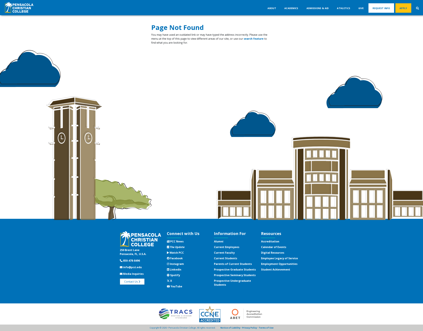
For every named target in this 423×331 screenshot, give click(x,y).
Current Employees (226, 247)
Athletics (343, 8)
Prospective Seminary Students (235, 275)
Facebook (176, 258)
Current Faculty (224, 252)
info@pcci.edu (132, 267)
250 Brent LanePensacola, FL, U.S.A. (133, 252)
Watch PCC (176, 252)
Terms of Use (266, 327)
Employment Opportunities (279, 264)
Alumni (218, 241)
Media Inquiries (133, 274)
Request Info (381, 8)
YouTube (176, 286)
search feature (254, 38)
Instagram (176, 264)
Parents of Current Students (233, 264)
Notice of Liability (230, 327)
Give (361, 8)
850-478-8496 (131, 260)
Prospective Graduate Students (235, 269)
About (272, 8)
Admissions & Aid (318, 8)
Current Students (225, 258)
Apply (403, 8)
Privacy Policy (249, 327)
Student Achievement (275, 269)
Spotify (174, 275)
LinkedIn (175, 269)
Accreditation (270, 241)
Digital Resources (272, 252)
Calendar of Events (273, 247)
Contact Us (131, 281)
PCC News (177, 241)
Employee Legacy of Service (279, 258)
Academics (291, 8)
